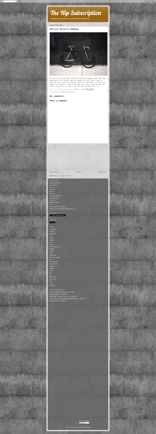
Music (51, 270)
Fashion (52, 240)
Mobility (52, 268)
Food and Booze (54, 246)
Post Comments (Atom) (64, 175)
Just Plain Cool (63, 91)
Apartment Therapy (55, 183)
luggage (52, 266)
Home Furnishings (55, 257)
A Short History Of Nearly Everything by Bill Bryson (64, 298)
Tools (51, 281)
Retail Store (53, 277)
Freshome (52, 189)
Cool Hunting (53, 185)
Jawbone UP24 (54, 301)
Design (56, 91)
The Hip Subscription (75, 13)
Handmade (53, 255)
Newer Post (54, 172)
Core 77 (52, 187)
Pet (50, 272)
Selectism (52, 193)
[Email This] (86, 89)
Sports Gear (71, 91)
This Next (52, 200)
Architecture (53, 233)
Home (78, 172)
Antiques (52, 231)
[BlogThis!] (88, 89)
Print (51, 274)
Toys (51, 283)
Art (50, 235)
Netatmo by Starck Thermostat (58, 292)
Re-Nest (52, 191)
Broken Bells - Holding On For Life (59, 296)
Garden (52, 251)
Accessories (53, 229)
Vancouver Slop (54, 202)
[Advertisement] (78, 157)
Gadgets (52, 248)
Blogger (88, 427)
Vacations (52, 285)
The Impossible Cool (55, 196)
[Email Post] (83, 89)
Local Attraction (54, 264)
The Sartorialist (54, 198)
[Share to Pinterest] (93, 89)
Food (51, 244)
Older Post (102, 172)
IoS (50, 259)
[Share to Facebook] (91, 89)
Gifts (51, 253)
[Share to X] (89, 89)
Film (51, 242)
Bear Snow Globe (55, 294)
